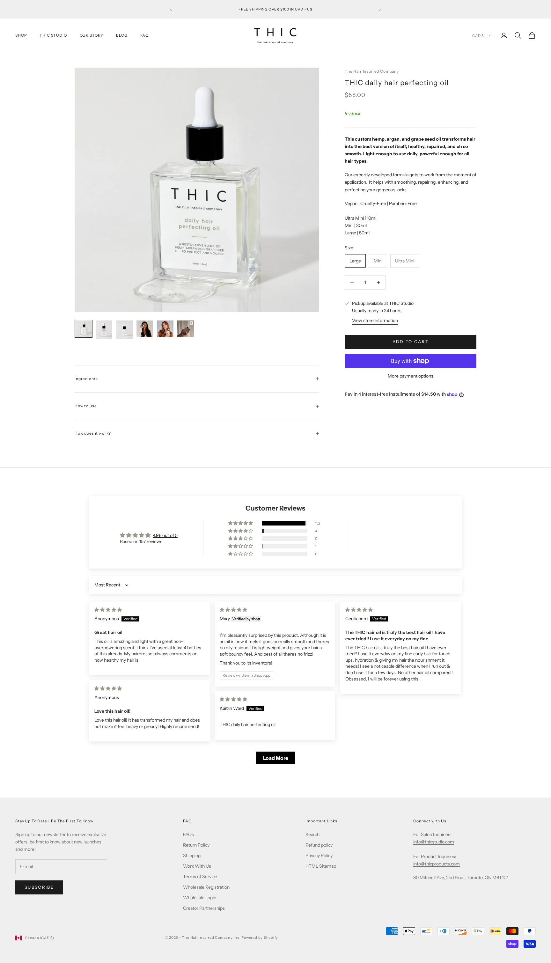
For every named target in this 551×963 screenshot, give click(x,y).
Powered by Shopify (259, 937)
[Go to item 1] (83, 329)
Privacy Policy (319, 855)
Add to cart (411, 341)
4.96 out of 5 (165, 535)
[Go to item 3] (124, 330)
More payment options (410, 376)
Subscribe (39, 887)
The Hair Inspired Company (372, 71)
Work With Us (197, 866)
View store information (375, 321)
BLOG (121, 35)
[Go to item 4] (145, 329)
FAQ (144, 35)
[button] (241, 523)
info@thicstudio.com (433, 842)
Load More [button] (275, 758)
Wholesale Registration (206, 887)
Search (312, 834)
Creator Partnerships (204, 908)
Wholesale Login (199, 898)
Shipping (192, 855)
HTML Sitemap (320, 866)
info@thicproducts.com (436, 864)
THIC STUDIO (53, 35)
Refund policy (319, 845)
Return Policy (196, 845)
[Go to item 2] (104, 330)
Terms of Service (200, 876)
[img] (108, 610)
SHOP (21, 35)
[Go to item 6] (186, 329)
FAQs (188, 834)
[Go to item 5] (165, 329)
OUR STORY (92, 35)
